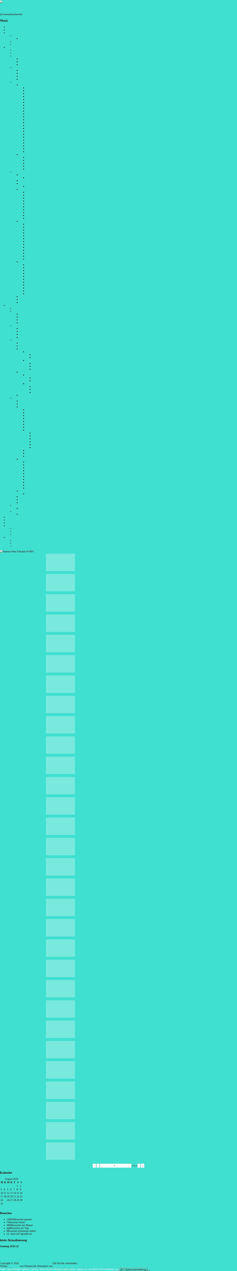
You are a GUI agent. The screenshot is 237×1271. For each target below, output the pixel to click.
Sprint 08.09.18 (40, 377)
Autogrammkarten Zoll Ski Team (36, 154)
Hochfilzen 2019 (34, 273)
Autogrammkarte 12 (36, 119)
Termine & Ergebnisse (24, 171)
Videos (16, 67)
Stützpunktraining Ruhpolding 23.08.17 (39, 514)
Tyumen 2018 (33, 218)
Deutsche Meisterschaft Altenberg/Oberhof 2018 (44, 372)
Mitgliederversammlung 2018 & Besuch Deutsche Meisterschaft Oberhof (56, 334)
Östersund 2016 (34, 409)
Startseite (11, 26)
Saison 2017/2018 (28, 189)
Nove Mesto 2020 (35, 290)
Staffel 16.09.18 (40, 392)
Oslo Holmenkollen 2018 (39, 215)
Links (9, 522)
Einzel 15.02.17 (40, 441)
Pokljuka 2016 (33, 412)
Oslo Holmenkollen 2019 (39, 258)
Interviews (18, 55)
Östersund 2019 (34, 270)
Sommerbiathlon (21, 505)
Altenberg (31, 375)
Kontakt (17, 546)
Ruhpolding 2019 (35, 244)
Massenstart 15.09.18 (43, 389)
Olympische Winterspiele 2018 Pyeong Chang (49, 209)
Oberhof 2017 (33, 421)
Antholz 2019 (33, 247)
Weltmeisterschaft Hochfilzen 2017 (43, 430)
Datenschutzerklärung (24, 543)
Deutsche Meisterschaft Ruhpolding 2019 (47, 267)
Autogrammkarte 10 (36, 113)
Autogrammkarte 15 (36, 128)
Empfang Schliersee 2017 (32, 316)
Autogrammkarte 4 (35, 96)
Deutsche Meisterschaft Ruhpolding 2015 (40, 343)
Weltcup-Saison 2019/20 (31, 496)
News (9, 29)
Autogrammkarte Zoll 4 (38, 166)
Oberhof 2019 (33, 241)
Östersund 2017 (34, 192)
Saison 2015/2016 (28, 180)
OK (121, 1269)
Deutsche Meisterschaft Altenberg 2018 (46, 227)
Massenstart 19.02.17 (43, 447)
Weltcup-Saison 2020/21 (31, 499)
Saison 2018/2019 (28, 221)
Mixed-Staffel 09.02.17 (44, 433)
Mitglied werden (14, 520)
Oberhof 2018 (33, 200)
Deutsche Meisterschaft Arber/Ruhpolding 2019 (43, 395)
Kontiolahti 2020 (34, 293)
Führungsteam (26, 38)
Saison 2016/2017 (28, 183)
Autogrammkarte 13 (36, 122)
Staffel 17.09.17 (40, 369)
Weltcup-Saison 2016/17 (31, 406)
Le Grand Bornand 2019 (38, 276)
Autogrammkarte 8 (35, 108)
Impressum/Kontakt (16, 537)
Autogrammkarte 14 (36, 125)
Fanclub (10, 32)
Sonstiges (11, 525)
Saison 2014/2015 (28, 174)
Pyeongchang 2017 (35, 450)
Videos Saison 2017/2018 (32, 73)
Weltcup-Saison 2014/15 (31, 401)
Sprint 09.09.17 (40, 354)
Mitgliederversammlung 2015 (34, 328)
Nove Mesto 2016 (35, 415)
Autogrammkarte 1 (35, 87)
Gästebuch (11, 517)
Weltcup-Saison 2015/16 (31, 404)
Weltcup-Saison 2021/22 (31, 502)
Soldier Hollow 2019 (36, 253)
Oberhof (30, 383)
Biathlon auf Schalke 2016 (39, 418)
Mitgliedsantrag (21, 44)
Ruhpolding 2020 (35, 282)
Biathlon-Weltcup (22, 398)
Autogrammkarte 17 (36, 134)
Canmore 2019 (33, 250)
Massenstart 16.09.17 (43, 366)
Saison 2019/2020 (28, 261)
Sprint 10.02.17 (40, 435)
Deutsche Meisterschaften (26, 340)
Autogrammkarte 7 (35, 105)
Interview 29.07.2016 (30, 61)
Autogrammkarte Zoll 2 (38, 160)
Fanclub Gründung (22, 308)
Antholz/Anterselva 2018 (38, 206)
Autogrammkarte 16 (36, 131)
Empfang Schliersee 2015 (32, 314)
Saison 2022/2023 (28, 302)
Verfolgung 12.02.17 (42, 438)
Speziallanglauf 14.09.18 (45, 386)
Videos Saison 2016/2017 (32, 76)
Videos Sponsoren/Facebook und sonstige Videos (44, 79)
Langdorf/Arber (34, 351)
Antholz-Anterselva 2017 (39, 427)
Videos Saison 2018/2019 (32, 70)
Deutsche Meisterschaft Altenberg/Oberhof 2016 (44, 345)
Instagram (18, 531)
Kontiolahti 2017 (34, 453)
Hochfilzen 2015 (34, 177)
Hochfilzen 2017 (34, 195)
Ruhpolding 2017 (35, 424)
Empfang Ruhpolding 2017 (33, 319)
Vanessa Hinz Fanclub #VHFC (20, 8)
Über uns (17, 35)
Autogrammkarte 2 (35, 90)
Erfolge (16, 53)
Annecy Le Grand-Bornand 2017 (43, 198)
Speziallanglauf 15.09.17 (45, 363)
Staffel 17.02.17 (40, 444)
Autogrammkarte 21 (36, 145)
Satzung (17, 41)
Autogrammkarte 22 (36, 148)
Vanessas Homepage (23, 534)
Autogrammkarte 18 (36, 137)
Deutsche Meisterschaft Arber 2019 (44, 264)
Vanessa (10, 47)
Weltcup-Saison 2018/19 (31, 491)
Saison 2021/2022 (28, 299)
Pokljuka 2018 (33, 232)
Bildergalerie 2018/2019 (38, 493)
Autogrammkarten (22, 82)
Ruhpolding (32, 360)
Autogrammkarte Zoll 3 (38, 163)
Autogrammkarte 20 (36, 142)
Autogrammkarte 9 (35, 111)
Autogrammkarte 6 (35, 102)
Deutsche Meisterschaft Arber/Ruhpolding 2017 (43, 348)
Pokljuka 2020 (33, 285)
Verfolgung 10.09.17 (42, 357)
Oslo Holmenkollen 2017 (39, 456)
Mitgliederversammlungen (26, 325)
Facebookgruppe (21, 528)
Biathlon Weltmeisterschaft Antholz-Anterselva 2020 (52, 287)
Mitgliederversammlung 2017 (34, 331)
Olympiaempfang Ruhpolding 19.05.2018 (40, 322)
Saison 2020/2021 (28, 296)
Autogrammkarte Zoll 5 (38, 169)
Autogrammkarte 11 (36, 116)
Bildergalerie (13, 305)
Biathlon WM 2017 (36, 186)
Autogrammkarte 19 (36, 140)
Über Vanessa (20, 50)
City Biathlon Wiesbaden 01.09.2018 (45, 224)
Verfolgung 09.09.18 (42, 380)
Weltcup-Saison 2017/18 (31, 459)
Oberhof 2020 (33, 279)
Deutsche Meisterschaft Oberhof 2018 (45, 229)
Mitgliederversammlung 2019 (34, 337)
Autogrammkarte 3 (35, 93)
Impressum (18, 540)
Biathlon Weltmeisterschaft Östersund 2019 (48, 256)
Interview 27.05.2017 (30, 64)
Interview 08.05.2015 (30, 58)
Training (17, 511)
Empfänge (18, 311)
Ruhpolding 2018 (35, 203)
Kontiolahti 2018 (34, 212)
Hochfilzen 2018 (34, 235)
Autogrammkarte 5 (35, 99)
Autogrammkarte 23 (36, 151)
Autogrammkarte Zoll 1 (38, 157)
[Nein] (148, 1270)
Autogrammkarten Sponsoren (34, 84)
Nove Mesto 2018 (35, 238)
